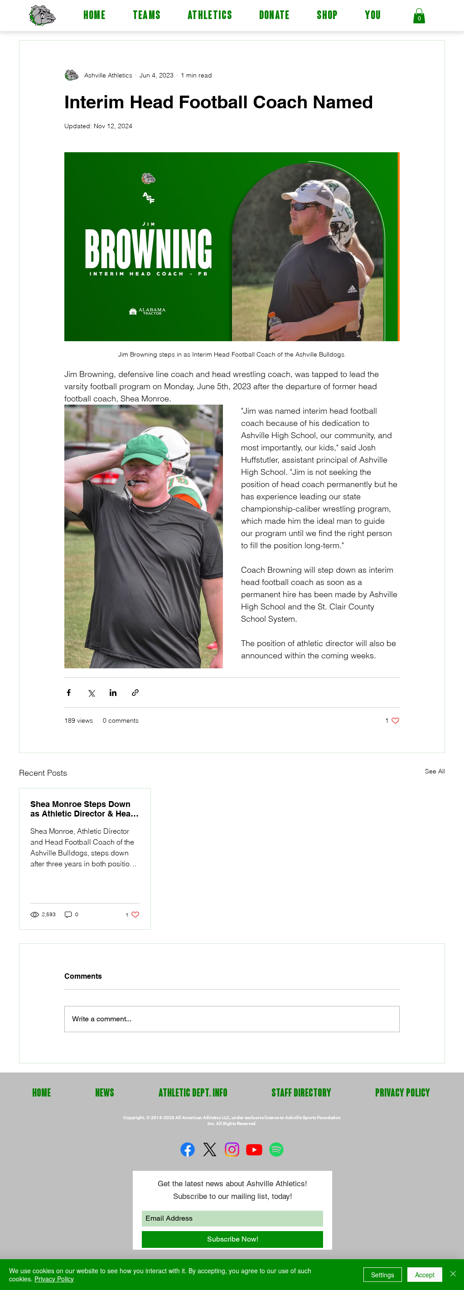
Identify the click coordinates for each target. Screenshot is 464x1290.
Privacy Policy (54, 1278)
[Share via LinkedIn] (113, 692)
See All (435, 771)
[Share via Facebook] (68, 692)
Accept (425, 1274)
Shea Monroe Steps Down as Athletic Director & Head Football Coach (82, 808)
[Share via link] (135, 692)
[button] (146, 16)
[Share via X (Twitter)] (91, 692)
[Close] (453, 1274)
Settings (382, 1274)
